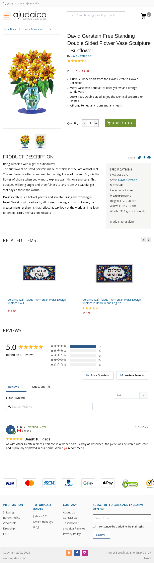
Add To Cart (123, 123)
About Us (69, 512)
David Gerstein (127, 180)
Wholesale (9, 523)
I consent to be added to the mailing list (121, 527)
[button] (25, 142)
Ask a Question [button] (99, 375)
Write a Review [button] (134, 375)
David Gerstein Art (81, 56)
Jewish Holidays (43, 521)
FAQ (6, 534)
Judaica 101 (40, 516)
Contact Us (70, 518)
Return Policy (11, 518)
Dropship (9, 529)
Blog (36, 527)
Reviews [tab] (13, 387)
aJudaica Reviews (74, 529)
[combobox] (96, 15)
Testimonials (71, 523)
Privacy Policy (72, 534)
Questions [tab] (38, 387)
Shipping (8, 512)
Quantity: (73, 123)
